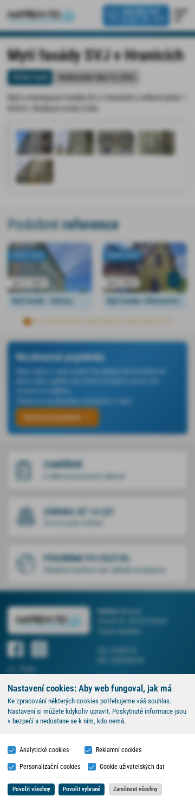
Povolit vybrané (81, 789)
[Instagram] (39, 649)
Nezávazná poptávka (52, 417)
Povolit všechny (31, 789)
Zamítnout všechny (135, 789)
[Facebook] (15, 649)
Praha (27, 669)
